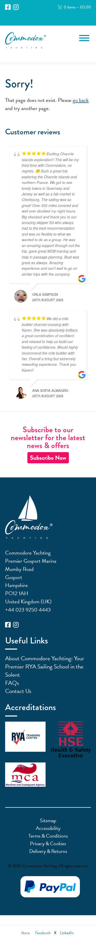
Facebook (42, 933)
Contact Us (18, 691)
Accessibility (48, 828)
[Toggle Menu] (84, 38)
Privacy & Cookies (48, 843)
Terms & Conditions (48, 836)
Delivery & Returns (48, 851)
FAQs (12, 682)
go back (81, 100)
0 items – (77, 7)
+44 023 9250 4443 (28, 610)
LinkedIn (67, 933)
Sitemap (48, 820)
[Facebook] (8, 7)
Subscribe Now (48, 457)
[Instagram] (16, 7)
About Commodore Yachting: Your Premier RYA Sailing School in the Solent (44, 666)
